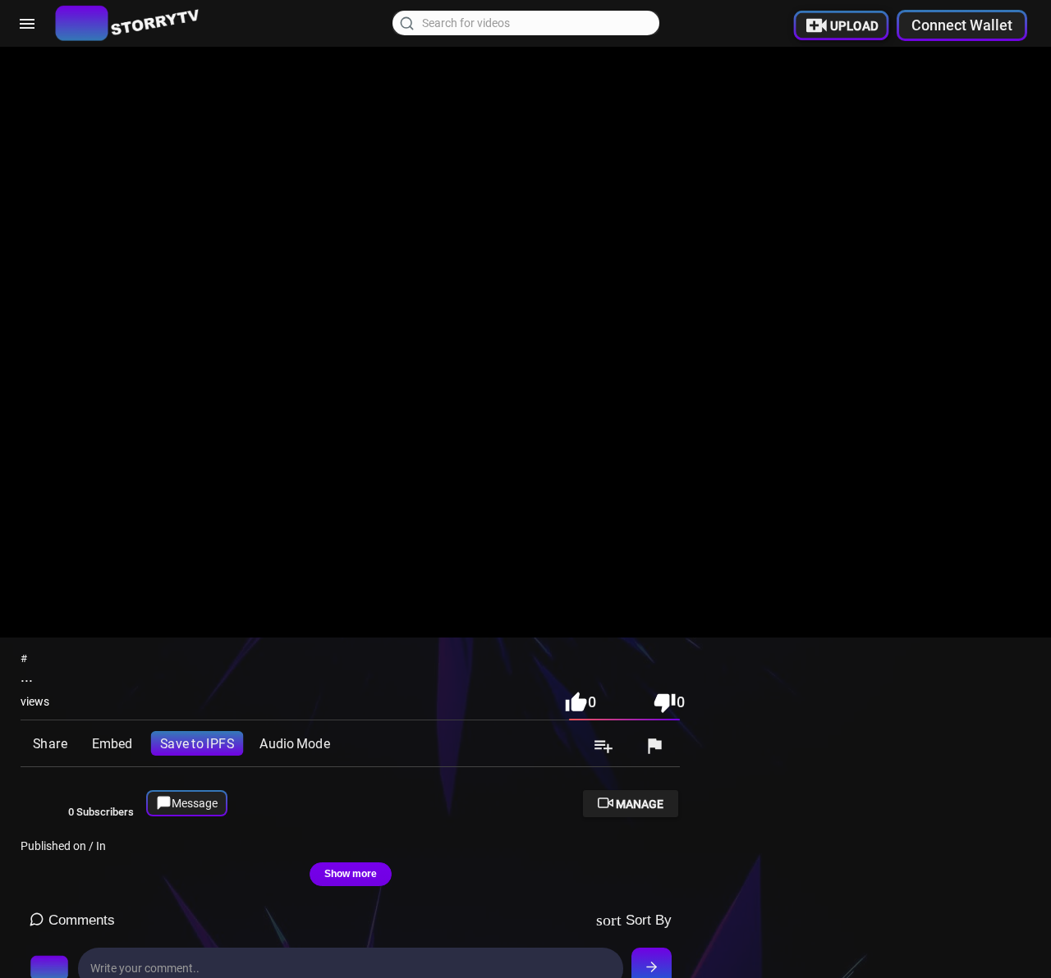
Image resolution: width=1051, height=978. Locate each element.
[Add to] (603, 747)
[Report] (654, 747)
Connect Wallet (961, 25)
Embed (112, 743)
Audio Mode (294, 743)
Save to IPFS (197, 743)
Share (50, 743)
